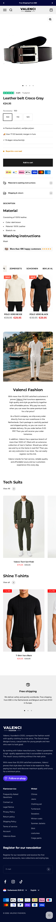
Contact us (8, 802)
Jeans (33, 799)
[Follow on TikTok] (21, 882)
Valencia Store (9, 836)
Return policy (9, 817)
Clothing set (36, 804)
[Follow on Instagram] (13, 882)
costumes (35, 833)
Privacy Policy (9, 812)
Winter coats (36, 818)
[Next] (52, 3)
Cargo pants (36, 838)
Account (7, 831)
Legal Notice (8, 807)
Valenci (19, 399)
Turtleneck (35, 809)
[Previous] (3, 3)
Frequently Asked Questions (10, 795)
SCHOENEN (32, 268)
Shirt (33, 828)
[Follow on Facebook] (5, 882)
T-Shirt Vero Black (24, 655)
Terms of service (10, 826)
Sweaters (35, 814)
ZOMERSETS (16, 268)
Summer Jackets (38, 823)
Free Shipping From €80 (28, 3)
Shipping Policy (9, 821)
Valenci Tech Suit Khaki (24, 562)
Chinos (34, 794)
